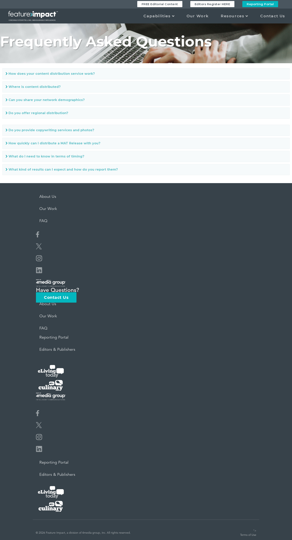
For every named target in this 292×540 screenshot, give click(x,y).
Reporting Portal (260, 4)
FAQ (43, 220)
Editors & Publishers (57, 349)
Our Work (198, 16)
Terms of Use (248, 535)
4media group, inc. (94, 532)
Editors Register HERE (212, 4)
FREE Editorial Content (160, 4)
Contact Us (272, 16)
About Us (47, 196)
